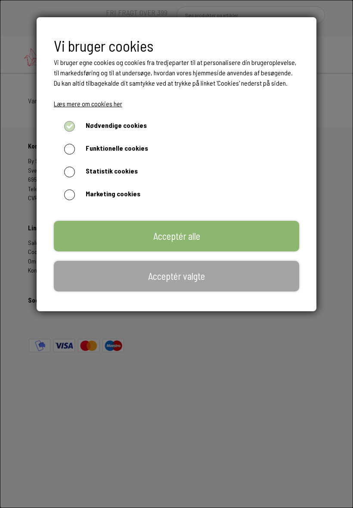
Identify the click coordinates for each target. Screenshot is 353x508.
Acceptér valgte (176, 276)
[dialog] (176, 254)
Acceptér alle (176, 236)
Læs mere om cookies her (88, 103)
